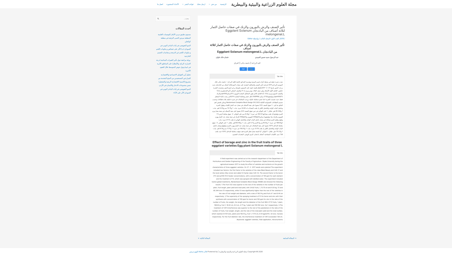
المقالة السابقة (289, 238)
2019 (282, 38)
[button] (210, 4)
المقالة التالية (204, 238)
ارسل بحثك (201, 4)
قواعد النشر (189, 4)
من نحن (214, 4)
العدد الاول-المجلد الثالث (269, 38)
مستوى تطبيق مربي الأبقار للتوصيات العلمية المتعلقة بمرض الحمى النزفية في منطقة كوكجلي (174, 38)
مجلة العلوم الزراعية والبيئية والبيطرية (264, 4)
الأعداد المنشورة (173, 4)
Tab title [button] (280, 76)
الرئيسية (223, 4)
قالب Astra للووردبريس (198, 251)
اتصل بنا (160, 4)
